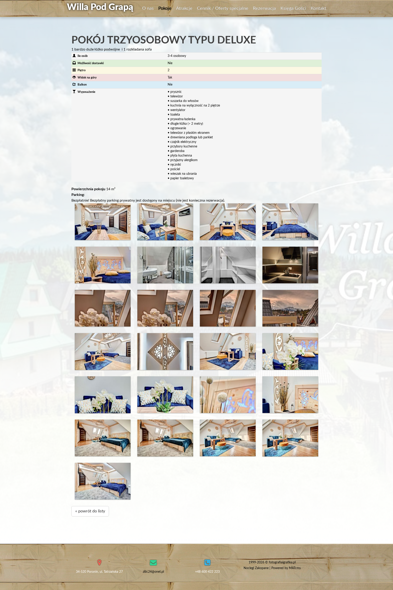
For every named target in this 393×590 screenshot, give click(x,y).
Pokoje (164, 8)
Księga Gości (293, 8)
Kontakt (318, 8)
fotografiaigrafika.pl (282, 562)
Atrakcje (184, 8)
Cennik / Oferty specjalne (222, 8)
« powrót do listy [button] (90, 511)
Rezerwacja (264, 8)
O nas (148, 8)
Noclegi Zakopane (256, 568)
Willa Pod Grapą (100, 7)
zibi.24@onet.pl (153, 571)
